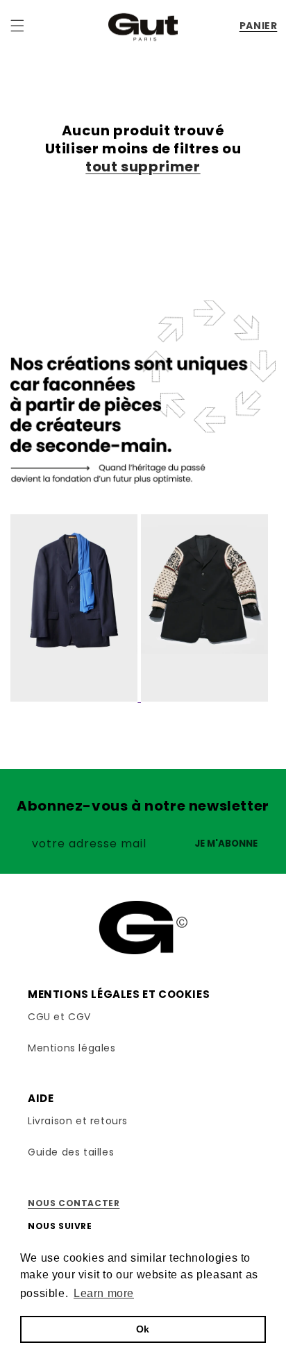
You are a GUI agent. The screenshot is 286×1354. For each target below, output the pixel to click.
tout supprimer (142, 167)
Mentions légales (72, 1048)
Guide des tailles (71, 1152)
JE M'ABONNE (226, 843)
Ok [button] (143, 1329)
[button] (17, 25)
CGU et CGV (59, 1017)
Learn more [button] (104, 1293)
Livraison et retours (78, 1121)
